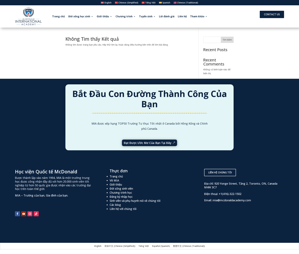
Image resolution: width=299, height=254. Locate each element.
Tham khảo (197, 16)
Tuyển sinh (145, 16)
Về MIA (114, 180)
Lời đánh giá (166, 16)
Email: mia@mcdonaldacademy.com (227, 200)
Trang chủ (58, 16)
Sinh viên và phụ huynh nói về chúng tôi (135, 201)
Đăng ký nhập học (121, 196)
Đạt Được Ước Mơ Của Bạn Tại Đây (147, 143)
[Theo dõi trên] (42, 213)
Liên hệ (182, 16)
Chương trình (124, 16)
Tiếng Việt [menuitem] (143, 245)
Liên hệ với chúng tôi (123, 209)
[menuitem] (106, 3)
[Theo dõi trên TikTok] (36, 213)
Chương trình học (121, 192)
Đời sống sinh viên (121, 188)
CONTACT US (272, 14)
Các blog (115, 205)
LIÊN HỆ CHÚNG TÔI (220, 172)
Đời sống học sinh (79, 16)
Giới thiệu (103, 16)
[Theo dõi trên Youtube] (23, 213)
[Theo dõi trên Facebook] (17, 213)
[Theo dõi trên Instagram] (29, 213)
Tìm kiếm (227, 39)
